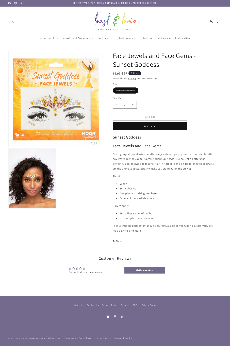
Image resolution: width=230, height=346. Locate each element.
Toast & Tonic (21, 338)
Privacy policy (70, 338)
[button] (12, 21)
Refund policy (54, 338)
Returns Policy (110, 305)
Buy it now (149, 126)
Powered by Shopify (36, 338)
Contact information (123, 338)
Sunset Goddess (127, 91)
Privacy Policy (149, 305)
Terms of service (86, 338)
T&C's (136, 305)
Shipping (132, 78)
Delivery (125, 305)
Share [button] (119, 241)
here (154, 193)
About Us (79, 305)
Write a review (144, 270)
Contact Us (93, 305)
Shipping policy (104, 338)
